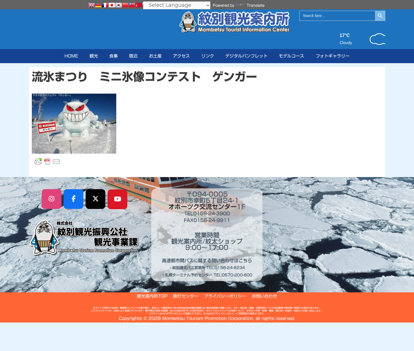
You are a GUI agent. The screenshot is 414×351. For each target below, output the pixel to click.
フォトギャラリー (333, 56)
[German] (98, 5)
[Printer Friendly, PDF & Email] (47, 161)
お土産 (155, 56)
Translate (255, 5)
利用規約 (243, 313)
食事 (113, 56)
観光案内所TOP (152, 296)
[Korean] (118, 5)
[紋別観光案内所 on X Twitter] (95, 199)
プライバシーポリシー (225, 296)
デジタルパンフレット (246, 56)
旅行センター (185, 296)
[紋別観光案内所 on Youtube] (117, 199)
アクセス (181, 56)
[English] (91, 5)
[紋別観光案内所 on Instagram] (51, 199)
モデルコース (291, 56)
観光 (94, 56)
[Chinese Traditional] (132, 5)
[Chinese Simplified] (125, 5)
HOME (71, 56)
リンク (207, 56)
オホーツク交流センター (202, 207)
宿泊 (133, 56)
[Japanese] (112, 5)
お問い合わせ (264, 296)
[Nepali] (139, 5)
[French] (105, 5)
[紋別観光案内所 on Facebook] (73, 199)
